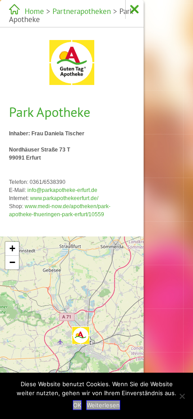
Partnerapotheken (82, 11)
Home (34, 11)
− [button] (12, 262)
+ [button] (12, 248)
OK (77, 405)
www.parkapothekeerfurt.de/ (64, 198)
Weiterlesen (103, 405)
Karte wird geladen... (70, 326)
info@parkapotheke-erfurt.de (62, 190)
